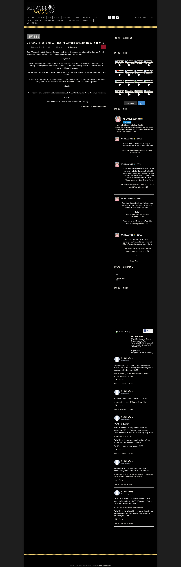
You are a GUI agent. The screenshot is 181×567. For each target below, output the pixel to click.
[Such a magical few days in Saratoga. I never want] (139, 65)
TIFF (49, 17)
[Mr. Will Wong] (122, 332)
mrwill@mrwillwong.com (104, 565)
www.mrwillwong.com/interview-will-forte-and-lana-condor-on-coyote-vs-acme (132, 375)
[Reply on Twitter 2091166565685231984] (123, 255)
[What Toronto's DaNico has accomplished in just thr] (119, 84)
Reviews (57, 17)
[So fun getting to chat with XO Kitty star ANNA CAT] (149, 84)
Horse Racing (49, 20)
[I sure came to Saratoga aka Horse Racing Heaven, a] (149, 65)
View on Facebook (120, 384)
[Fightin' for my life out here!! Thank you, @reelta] (149, 75)
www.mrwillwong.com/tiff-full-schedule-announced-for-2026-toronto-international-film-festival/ (133, 475)
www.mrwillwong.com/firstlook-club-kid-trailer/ (130, 402)
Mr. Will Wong (127, 358)
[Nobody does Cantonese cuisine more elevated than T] (149, 94)
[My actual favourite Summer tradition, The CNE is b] (139, 84)
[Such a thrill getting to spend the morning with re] (119, 65)
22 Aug (139, 235)
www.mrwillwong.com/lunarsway (132, 507)
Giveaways (41, 17)
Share (131, 384)
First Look (30, 17)
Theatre (77, 17)
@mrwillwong (120, 278)
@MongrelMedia (139, 223)
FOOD (95, 17)
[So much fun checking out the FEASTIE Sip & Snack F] (129, 84)
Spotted (38, 20)
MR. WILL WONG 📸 (128, 139)
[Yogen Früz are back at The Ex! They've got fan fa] (129, 75)
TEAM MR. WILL (87, 20)
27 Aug (139, 164)
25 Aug (139, 198)
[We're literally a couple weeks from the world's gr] (139, 75)
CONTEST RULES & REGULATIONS (68, 20)
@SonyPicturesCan (129, 244)
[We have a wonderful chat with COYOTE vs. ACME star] (129, 94)
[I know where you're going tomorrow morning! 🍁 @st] (119, 75)
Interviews (87, 17)
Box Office (66, 17)
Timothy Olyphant (99, 106)
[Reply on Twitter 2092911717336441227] (123, 191)
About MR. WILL (32, 23)
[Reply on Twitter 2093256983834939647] (123, 156)
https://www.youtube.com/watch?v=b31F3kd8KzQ (137, 215)
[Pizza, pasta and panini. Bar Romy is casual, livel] (119, 94)
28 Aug (139, 139)
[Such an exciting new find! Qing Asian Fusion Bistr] (139, 94)
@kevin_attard (130, 180)
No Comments (72, 47)
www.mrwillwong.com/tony (123, 436)
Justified (86, 106)
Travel (29, 20)
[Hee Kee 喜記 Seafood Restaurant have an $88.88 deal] (129, 65)
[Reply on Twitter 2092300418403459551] (123, 227)
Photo (121, 379)
